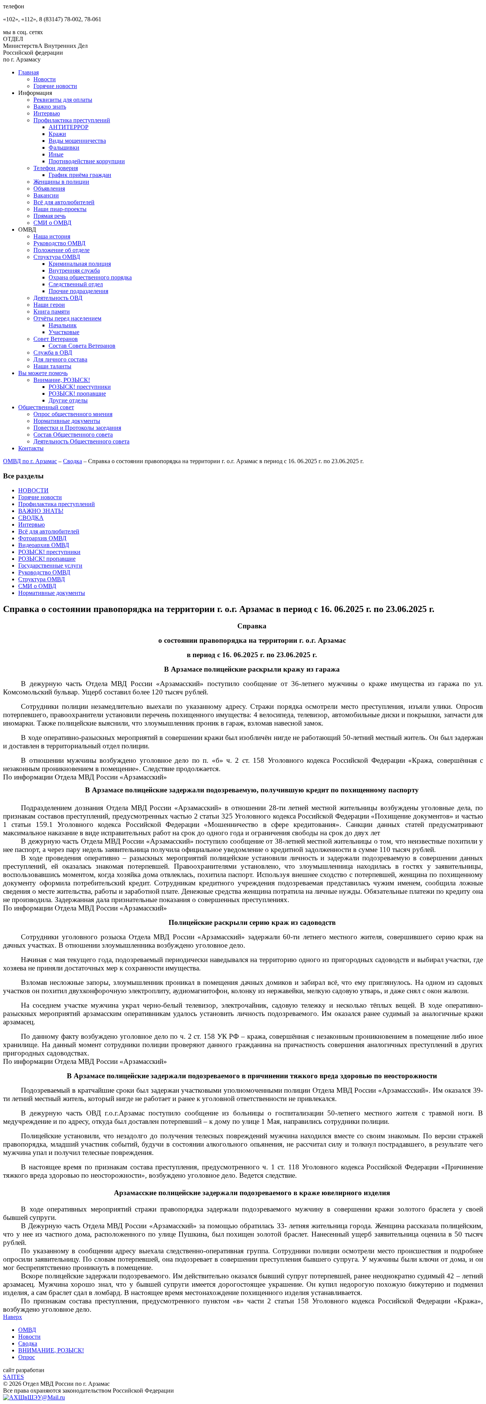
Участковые (64, 332)
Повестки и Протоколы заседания (77, 427)
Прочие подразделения (78, 291)
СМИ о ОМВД (52, 222)
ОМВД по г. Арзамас (30, 461)
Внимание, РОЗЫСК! (61, 380)
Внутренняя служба (74, 270)
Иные (56, 154)
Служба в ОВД (52, 352)
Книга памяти (51, 311)
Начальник (63, 325)
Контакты (31, 448)
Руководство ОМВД (59, 243)
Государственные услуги (50, 565)
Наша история (51, 236)
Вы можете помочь (43, 373)
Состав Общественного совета (73, 434)
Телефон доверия (55, 168)
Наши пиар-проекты (60, 209)
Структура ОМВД (56, 257)
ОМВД (27, 1330)
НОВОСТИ (33, 490)
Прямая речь (49, 216)
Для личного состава (60, 359)
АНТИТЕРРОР (68, 127)
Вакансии (46, 195)
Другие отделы (68, 400)
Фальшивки (64, 147)
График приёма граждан (80, 175)
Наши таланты (52, 366)
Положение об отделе (61, 250)
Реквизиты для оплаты (62, 99)
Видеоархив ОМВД (43, 545)
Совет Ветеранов (55, 339)
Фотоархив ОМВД (42, 538)
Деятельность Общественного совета (81, 441)
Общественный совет (46, 407)
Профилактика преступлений (71, 120)
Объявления (49, 188)
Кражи (57, 134)
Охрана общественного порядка (90, 277)
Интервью (46, 113)
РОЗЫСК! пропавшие (77, 393)
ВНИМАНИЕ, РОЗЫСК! (51, 1350)
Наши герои (49, 304)
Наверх (12, 1317)
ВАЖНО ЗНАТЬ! (40, 511)
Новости (44, 79)
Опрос (26, 1357)
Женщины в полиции (61, 181)
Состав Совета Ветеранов (82, 345)
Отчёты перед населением (67, 318)
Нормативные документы (66, 421)
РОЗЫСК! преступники (80, 386)
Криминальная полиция (80, 263)
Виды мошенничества (77, 140)
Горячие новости (55, 86)
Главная (28, 72)
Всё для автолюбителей (64, 202)
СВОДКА (31, 517)
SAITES (13, 1377)
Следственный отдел (76, 284)
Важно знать (49, 106)
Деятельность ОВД (57, 298)
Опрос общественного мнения (72, 414)
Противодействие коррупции (87, 161)
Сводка (72, 461)
